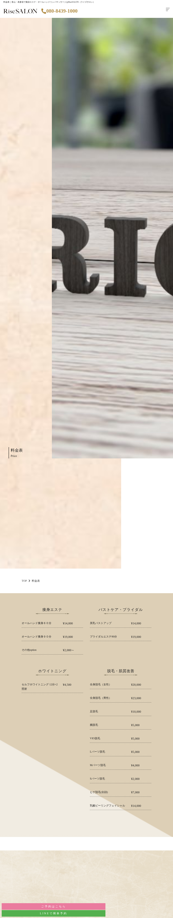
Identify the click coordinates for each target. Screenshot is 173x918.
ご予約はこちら (53, 906)
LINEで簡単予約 (53, 913)
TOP (24, 580)
